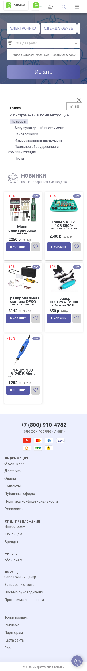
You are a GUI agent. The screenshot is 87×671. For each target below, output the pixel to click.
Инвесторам (14, 526)
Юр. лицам (13, 534)
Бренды (11, 542)
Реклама (11, 625)
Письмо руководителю (23, 592)
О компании (14, 463)
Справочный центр (20, 577)
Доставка (12, 471)
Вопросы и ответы (19, 585)
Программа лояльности (24, 600)
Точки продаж (16, 617)
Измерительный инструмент (38, 140)
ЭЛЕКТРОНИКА (23, 28)
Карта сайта (14, 640)
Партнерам (13, 633)
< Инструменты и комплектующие (39, 115)
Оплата (10, 478)
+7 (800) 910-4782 (43, 425)
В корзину (18, 246)
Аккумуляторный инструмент (39, 128)
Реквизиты (13, 509)
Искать (43, 72)
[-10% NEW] (64, 193)
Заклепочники (26, 134)
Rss (7, 648)
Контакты (12, 486)
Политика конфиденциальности (31, 501)
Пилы (19, 158)
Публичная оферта (19, 494)
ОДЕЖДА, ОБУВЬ (58, 28)
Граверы (19, 121)
